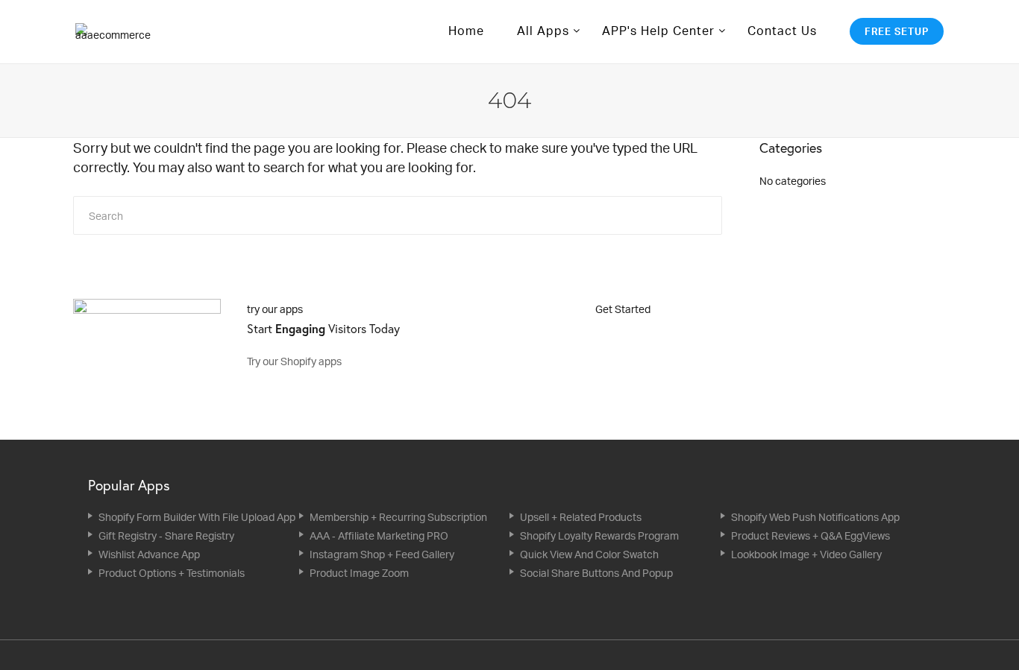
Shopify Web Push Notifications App (815, 517)
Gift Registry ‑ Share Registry (166, 535)
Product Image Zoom (359, 572)
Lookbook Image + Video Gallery (806, 554)
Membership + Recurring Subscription (398, 517)
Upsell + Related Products (581, 517)
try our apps (275, 309)
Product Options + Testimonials (171, 572)
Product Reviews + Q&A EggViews (810, 535)
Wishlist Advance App (149, 554)
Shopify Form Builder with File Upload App (196, 517)
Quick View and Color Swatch (589, 554)
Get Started (624, 309)
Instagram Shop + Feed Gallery (382, 554)
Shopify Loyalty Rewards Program (599, 535)
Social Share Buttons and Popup (596, 572)
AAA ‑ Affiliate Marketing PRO (379, 535)
